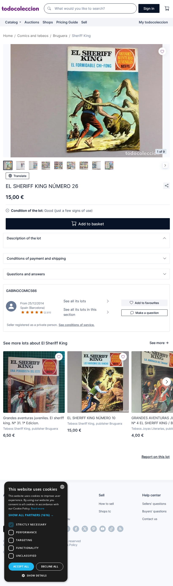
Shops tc (105, 511)
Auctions (31, 22)
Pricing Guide (67, 22)
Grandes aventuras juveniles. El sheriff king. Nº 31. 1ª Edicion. (33, 420)
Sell (84, 22)
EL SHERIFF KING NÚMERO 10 (91, 418)
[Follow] (162, 51)
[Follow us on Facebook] (76, 529)
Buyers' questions (154, 511)
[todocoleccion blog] (120, 529)
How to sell (106, 503)
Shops (48, 22)
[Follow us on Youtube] (102, 529)
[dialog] (36, 532)
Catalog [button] (12, 22)
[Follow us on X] (85, 529)
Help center (151, 495)
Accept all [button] (21, 566)
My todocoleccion (153, 22)
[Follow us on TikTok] (111, 529)
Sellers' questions (154, 503)
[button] (86, 238)
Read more (38, 508)
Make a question (147, 313)
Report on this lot (156, 457)
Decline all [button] (49, 566)
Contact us (149, 519)
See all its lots (75, 301)
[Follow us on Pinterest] (94, 529)
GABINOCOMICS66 (21, 291)
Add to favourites (147, 303)
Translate (20, 176)
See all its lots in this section (80, 312)
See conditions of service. (77, 325)
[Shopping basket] (167, 8)
